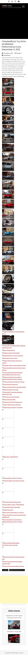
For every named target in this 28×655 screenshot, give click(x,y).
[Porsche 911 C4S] (8, 129)
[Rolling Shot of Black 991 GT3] (10, 457)
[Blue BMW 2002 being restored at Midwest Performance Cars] (8, 307)
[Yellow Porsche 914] (7, 510)
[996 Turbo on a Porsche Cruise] (11, 397)
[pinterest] (15, 1)
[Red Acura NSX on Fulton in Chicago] (12, 478)
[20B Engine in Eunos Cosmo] (10, 358)
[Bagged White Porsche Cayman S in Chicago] (14, 362)
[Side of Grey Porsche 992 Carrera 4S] (8, 138)
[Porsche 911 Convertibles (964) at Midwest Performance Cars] (14, 346)
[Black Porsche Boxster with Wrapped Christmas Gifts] (14, 562)
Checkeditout (6, 55)
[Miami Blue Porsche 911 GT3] (8, 232)
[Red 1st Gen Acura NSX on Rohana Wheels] (8, 204)
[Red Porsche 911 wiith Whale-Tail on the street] (8, 260)
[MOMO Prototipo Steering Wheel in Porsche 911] (8, 325)
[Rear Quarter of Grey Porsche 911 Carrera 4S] (8, 185)
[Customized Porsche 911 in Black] (11, 507)
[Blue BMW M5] (20, 504)
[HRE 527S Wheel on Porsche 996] (8, 110)
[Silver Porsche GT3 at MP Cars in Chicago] (8, 82)
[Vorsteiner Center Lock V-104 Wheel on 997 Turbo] (8, 279)
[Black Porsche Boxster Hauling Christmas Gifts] (14, 558)
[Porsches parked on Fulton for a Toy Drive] (8, 213)
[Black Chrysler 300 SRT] (8, 350)
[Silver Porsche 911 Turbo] (8, 120)
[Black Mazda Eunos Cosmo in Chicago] (12, 355)
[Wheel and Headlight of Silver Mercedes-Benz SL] (14, 332)
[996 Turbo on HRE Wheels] (8, 101)
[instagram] (12, 1)
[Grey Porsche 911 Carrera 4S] (8, 157)
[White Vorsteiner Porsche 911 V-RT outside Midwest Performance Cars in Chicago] (8, 251)
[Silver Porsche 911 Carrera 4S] (10, 384)
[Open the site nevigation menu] (23, 6)
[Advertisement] (14, 24)
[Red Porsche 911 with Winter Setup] (11, 502)
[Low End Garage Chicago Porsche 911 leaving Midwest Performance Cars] (14, 373)
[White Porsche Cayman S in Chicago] (12, 407)
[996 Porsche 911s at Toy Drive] (10, 389)
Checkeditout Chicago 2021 (14, 631)
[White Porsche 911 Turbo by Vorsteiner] (8, 269)
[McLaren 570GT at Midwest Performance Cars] (8, 148)
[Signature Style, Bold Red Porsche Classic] (8, 241)
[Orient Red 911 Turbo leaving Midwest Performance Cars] (14, 393)
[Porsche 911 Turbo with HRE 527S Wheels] (13, 566)
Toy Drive (5, 570)
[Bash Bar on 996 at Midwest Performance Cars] (8, 297)
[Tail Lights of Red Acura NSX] (8, 194)
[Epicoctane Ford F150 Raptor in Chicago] (13, 512)
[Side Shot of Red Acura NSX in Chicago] (8, 91)
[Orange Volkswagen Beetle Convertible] (8, 316)
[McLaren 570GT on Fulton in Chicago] (8, 176)
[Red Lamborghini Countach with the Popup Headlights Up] (14, 516)
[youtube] (18, 1)
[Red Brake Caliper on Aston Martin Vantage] (14, 365)
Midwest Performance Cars (17, 570)
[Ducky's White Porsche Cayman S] (11, 404)
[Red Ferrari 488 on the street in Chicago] (13, 480)
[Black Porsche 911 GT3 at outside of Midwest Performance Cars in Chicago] (14, 378)
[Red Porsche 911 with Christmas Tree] (12, 402)
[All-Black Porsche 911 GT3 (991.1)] (11, 353)
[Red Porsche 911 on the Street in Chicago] (13, 382)
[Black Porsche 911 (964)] (9, 399)
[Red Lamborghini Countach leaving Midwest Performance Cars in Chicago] (14, 520)
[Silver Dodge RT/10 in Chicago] (8, 222)
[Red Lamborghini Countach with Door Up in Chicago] (14, 369)
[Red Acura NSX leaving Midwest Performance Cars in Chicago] (14, 544)
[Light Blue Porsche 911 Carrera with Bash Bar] (8, 339)
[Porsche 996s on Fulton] (9, 504)
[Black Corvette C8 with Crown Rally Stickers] (14, 387)
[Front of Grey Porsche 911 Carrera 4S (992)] (8, 166)
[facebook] (8, 1)
